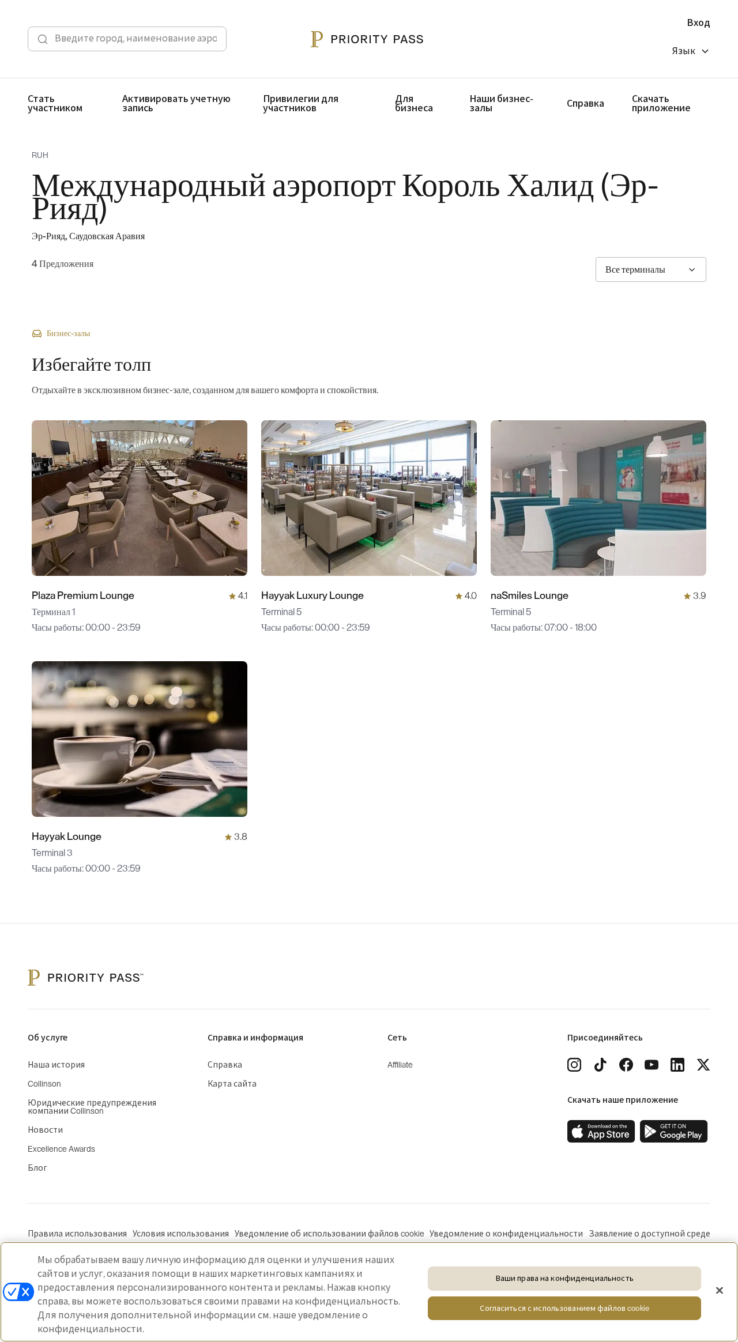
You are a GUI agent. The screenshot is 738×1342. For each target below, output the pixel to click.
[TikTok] (600, 1065)
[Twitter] (703, 1065)
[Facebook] (626, 1065)
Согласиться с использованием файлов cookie (564, 1308)
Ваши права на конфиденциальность (565, 1278)
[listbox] (691, 52)
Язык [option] (683, 51)
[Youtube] (651, 1065)
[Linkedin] (677, 1065)
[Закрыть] (719, 1290)
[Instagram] (574, 1065)
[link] (601, 1131)
